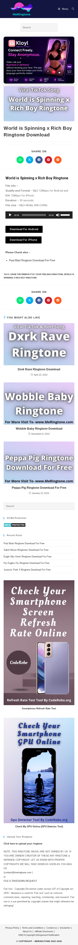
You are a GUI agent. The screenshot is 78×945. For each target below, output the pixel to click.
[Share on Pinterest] (48, 159)
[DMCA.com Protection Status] (15, 524)
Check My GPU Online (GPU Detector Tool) (39, 826)
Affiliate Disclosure (44, 931)
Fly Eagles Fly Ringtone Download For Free (26, 563)
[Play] (10, 215)
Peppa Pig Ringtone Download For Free (39, 487)
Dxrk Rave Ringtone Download (39, 369)
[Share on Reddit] (57, 159)
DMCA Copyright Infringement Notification (39, 935)
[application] (39, 215)
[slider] (66, 214)
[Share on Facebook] (39, 159)
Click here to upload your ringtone (23, 843)
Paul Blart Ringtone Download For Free (32, 260)
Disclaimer (65, 928)
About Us (27, 931)
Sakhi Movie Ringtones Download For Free (26, 550)
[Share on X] (29, 159)
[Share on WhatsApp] (20, 159)
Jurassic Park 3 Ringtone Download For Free (27, 569)
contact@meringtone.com (17, 872)
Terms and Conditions (33, 928)
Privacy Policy (12, 928)
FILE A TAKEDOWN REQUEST (20, 881)
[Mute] (57, 215)
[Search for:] (71, 9)
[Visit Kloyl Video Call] (39, 60)
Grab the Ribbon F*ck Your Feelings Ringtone (36, 274)
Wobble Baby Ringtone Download (39, 428)
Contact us (51, 928)
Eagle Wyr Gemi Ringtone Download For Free (27, 556)
